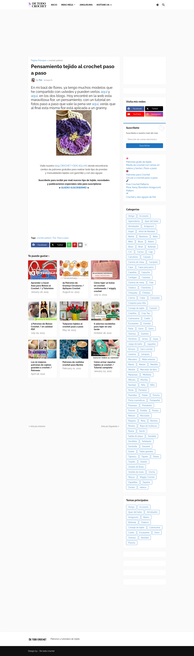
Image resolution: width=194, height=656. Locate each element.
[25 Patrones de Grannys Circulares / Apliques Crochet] (74, 269)
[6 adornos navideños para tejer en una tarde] (105, 310)
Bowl (140, 247)
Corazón (153, 308)
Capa (130, 267)
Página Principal (38, 60)
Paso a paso (63, 238)
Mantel (142, 364)
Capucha (145, 272)
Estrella (147, 323)
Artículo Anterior (37, 426)
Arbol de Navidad (147, 231)
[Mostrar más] (85, 244)
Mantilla (154, 364)
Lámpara (145, 354)
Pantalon (142, 390)
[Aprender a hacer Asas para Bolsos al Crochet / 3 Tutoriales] (42, 269)
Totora (156, 456)
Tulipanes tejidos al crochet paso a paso (72, 325)
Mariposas (133, 375)
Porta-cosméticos (136, 400)
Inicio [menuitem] (54, 5)
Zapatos (146, 482)
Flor (54, 238)
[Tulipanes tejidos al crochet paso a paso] (74, 310)
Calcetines (133, 257)
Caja (151, 252)
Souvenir (146, 446)
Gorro (151, 329)
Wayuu (131, 477)
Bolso (130, 247)
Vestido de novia (136, 472)
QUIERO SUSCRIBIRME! (74, 187)
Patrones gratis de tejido (139, 162)
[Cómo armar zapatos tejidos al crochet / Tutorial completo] (105, 349)
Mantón (131, 369)
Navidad (132, 385)
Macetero (132, 359)
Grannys (132, 334)
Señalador (146, 441)
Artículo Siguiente (109, 426)
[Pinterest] (74, 244)
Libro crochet (146, 349)
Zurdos (131, 487)
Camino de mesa (136, 262)
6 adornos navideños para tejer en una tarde (104, 327)
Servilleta (132, 441)
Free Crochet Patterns (137, 184)
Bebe (155, 236)
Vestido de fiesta (136, 467)
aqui (95, 104)
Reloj (143, 421)
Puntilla (143, 410)
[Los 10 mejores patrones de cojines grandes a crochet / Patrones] (42, 349)
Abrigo (131, 216)
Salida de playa (135, 436)
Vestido (143, 462)
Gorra (140, 329)
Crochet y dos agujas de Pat (141, 197)
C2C (130, 252)
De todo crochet (47, 651)
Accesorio (143, 216)
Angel (131, 231)
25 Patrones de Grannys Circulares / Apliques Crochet (73, 286)
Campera (153, 262)
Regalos (132, 421)
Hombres (132, 339)
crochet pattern (55, 60)
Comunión (155, 298)
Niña (143, 385)
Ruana (131, 431)
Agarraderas (134, 221)
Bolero (151, 241)
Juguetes (151, 344)
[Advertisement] (97, 33)
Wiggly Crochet (147, 477)
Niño (152, 385)
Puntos (155, 410)
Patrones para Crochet (138, 174)
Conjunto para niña (137, 303)
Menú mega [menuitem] (67, 5)
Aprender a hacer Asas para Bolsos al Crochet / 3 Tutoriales (42, 286)
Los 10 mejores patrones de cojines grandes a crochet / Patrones (41, 366)
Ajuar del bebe (151, 221)
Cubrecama (133, 318)
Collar (142, 298)
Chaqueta (132, 293)
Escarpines (133, 323)
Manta (131, 364)
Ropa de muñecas (148, 426)
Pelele (145, 395)
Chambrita (146, 288)
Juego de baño (135, 344)
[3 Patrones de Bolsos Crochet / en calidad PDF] (42, 310)
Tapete (144, 456)
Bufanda (152, 247)
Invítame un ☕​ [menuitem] (104, 5)
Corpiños (132, 313)
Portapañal (155, 400)
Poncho (156, 395)
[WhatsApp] (69, 244)
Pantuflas (132, 395)
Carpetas (146, 277)
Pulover (131, 410)
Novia (130, 390)
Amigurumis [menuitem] (86, 5)
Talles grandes (146, 451)
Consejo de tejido (136, 308)
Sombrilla (132, 446)
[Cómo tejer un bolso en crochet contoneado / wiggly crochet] (105, 269)
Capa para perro (146, 267)
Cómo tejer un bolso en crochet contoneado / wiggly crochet (105, 287)
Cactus (140, 252)
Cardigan (132, 277)
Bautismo (143, 236)
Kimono (131, 349)
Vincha (152, 472)
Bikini (130, 241)
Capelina (132, 272)
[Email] (80, 244)
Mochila (144, 380)
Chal (151, 282)
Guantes (145, 334)
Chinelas (146, 293)
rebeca (143, 487)
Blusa (140, 241)
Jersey (145, 339)
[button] (157, 4)
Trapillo (131, 462)
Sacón (142, 431)
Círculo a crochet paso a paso (142, 177)
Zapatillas (132, 482)
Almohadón (133, 226)
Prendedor (147, 405)
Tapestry (132, 456)
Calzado (147, 257)
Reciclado (144, 416)
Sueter (131, 451)
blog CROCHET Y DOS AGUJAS (70, 165)
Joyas (155, 339)
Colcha (131, 298)
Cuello (147, 318)
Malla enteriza (148, 359)
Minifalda (147, 375)
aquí (104, 92)
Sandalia (152, 436)
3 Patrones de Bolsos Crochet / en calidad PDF (42, 327)
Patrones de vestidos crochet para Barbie (73, 363)
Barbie (131, 236)
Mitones (131, 380)
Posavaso (132, 405)
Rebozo (131, 416)
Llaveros (132, 354)
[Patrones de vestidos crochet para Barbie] (74, 349)
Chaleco (132, 288)
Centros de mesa (136, 282)
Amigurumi (149, 226)
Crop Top (145, 313)
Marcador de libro (148, 369)
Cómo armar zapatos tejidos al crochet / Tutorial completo (104, 365)
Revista (131, 426)
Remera (154, 421)
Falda (130, 329)
